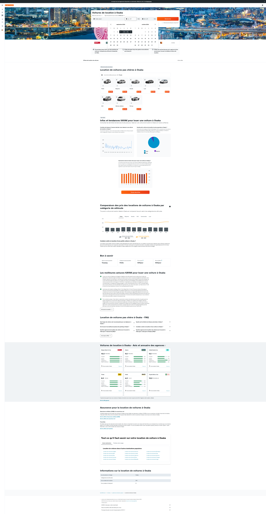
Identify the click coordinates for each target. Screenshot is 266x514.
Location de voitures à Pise (152, 453)
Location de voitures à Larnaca (109, 457)
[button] (264, 1)
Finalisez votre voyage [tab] (118, 443)
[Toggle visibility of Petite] (146, 151)
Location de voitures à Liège (152, 459)
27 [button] (130, 42)
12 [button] (127, 35)
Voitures (108, 492)
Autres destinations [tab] (106, 443)
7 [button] (110, 35)
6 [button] (130, 32)
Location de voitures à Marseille (131, 459)
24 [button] (120, 42)
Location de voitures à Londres (131, 453)
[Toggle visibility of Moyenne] (157, 151)
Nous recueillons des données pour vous (111, 507)
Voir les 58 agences (104, 400)
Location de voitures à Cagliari (109, 451)
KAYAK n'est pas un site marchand (109, 505)
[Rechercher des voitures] (2, 15)
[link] (135, 192)
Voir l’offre (111, 91)
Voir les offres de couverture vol (107, 418)
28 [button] (110, 45)
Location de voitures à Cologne (153, 457)
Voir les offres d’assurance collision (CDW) (110, 416)
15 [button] (114, 38)
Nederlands (149, 1)
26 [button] (127, 42)
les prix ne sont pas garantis (131, 500)
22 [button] (114, 42)
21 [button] (110, 42)
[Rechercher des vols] (2, 9)
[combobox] (97, 15)
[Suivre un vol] (2, 22)
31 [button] (151, 45)
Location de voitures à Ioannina (131, 451)
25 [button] (124, 42)
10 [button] (120, 35)
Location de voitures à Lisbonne (131, 455)
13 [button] (130, 35)
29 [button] (114, 45)
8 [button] (145, 35)
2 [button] (117, 32)
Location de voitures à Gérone (153, 455)
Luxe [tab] (150, 216)
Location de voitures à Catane (109, 459)
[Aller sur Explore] (2, 19)
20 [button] (130, 38)
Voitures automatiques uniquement (171, 22)
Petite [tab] (121, 216)
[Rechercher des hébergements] (2, 12)
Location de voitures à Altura (131, 457)
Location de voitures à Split (109, 453)
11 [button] (155, 35)
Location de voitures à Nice (109, 455)
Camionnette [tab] (144, 216)
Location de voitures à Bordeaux (153, 451)
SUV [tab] (138, 216)
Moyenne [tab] (127, 216)
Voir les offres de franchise (106, 428)
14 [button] (110, 38)
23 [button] (117, 42)
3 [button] (120, 32)
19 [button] (127, 38)
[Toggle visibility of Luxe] (146, 153)
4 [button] (155, 32)
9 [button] (117, 35)
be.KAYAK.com (102, 492)
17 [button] (120, 38)
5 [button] (127, 32)
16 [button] (117, 38)
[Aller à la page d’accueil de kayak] (9, 5)
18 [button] (124, 38)
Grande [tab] (132, 216)
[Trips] (2, 26)
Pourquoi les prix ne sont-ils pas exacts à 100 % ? (113, 510)
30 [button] (117, 45)
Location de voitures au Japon (117, 492)
